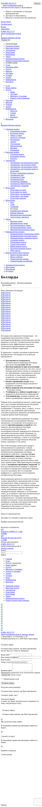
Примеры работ (12, 67)
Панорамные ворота (18, 242)
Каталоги (14, 117)
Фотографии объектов (8, 283)
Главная (9, 559)
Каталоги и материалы (24, 283)
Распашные (14, 150)
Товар (3, 662)
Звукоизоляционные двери (21, 228)
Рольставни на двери (18, 192)
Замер (12, 92)
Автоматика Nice (17, 175)
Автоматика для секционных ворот (24, 163)
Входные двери (16, 221)
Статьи (13, 113)
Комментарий (6, 670)
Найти (3, 555)
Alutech (13, 142)
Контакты (9, 82)
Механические (16, 146)
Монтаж (9, 71)
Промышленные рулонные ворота (23, 236)
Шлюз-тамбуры (16, 257)
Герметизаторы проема (19, 259)
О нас (8, 65)
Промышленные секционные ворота (24, 234)
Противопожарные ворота (20, 248)
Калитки (13, 158)
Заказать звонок (7, 548)
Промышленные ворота (15, 59)
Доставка (9, 73)
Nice (12, 202)
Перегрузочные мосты (19, 255)
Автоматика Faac (17, 179)
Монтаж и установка (18, 96)
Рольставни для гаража (19, 196)
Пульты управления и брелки (22, 173)
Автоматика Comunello (19, 186)
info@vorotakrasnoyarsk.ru (13, 5)
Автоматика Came (17, 177)
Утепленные (15, 144)
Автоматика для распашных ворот (24, 167)
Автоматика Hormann (18, 181)
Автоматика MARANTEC (20, 184)
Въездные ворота (12, 48)
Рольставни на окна (18, 190)
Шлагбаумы (10, 54)
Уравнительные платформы (21, 261)
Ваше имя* (5, 655)
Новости (13, 111)
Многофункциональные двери (22, 230)
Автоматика (10, 50)
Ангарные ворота (17, 240)
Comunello (14, 207)
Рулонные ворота (17, 133)
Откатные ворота (17, 154)
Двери (8, 57)
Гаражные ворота (12, 46)
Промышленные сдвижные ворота (24, 238)
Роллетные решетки (18, 198)
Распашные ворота (17, 156)
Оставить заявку (8, 683)
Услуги (8, 69)
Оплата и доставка (13, 571)
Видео (12, 115)
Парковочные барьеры (19, 211)
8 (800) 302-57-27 (9, 3)
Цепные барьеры (17, 213)
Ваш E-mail (5, 660)
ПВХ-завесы (15, 251)
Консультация (6, 285)
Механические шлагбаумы (20, 215)
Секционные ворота (18, 131)
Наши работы (11, 88)
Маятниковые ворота (18, 246)
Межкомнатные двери (19, 223)
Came (12, 205)
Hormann (13, 148)
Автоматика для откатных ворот (23, 165)
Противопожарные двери (20, 225)
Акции (8, 78)
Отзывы (9, 75)
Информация (11, 80)
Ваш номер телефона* (10, 657)
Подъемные (15, 140)
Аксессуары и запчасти (19, 217)
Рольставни (10, 52)
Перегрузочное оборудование (17, 61)
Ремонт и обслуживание (20, 98)
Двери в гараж (16, 135)
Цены (8, 578)
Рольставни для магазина (20, 194)
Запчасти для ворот (18, 138)
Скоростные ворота (18, 244)
